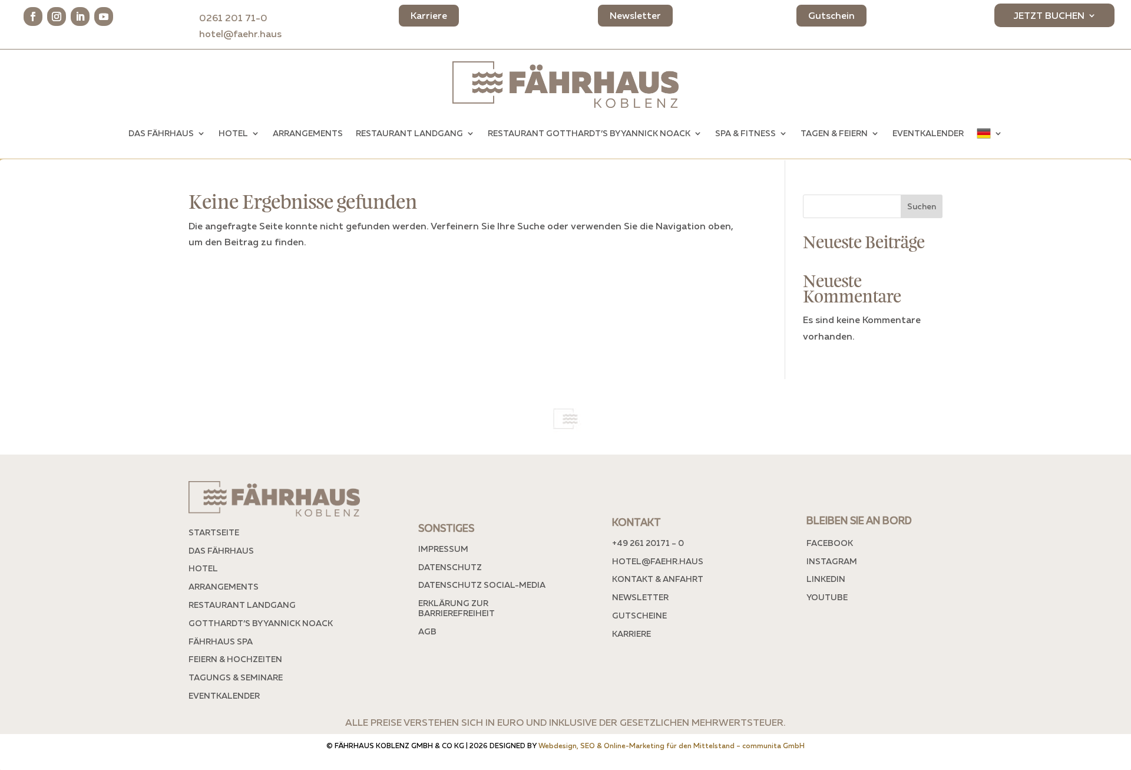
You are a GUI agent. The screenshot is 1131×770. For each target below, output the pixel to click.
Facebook (829, 543)
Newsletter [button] (635, 15)
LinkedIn (825, 579)
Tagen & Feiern (834, 133)
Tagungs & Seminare (235, 677)
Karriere (631, 633)
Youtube (827, 597)
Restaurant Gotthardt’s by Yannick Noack (589, 133)
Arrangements (308, 133)
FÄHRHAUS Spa (220, 641)
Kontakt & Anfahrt (657, 579)
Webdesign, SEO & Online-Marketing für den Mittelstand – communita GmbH (671, 745)
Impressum (443, 549)
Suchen (921, 206)
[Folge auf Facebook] (33, 16)
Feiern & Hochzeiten (235, 659)
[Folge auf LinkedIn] (80, 16)
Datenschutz (450, 567)
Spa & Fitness (745, 133)
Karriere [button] (429, 15)
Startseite (213, 532)
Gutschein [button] (831, 15)
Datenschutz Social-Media (481, 585)
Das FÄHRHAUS (161, 133)
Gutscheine (639, 615)
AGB (427, 631)
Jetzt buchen (1048, 16)
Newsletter (640, 597)
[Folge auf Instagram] (56, 16)
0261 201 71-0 (240, 18)
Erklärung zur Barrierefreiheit (456, 608)
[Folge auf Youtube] (103, 16)
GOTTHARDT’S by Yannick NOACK (260, 623)
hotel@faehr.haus (240, 34)
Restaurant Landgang (409, 133)
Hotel (233, 133)
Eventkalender (928, 133)
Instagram (831, 561)
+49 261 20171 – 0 (648, 543)
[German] (990, 133)
